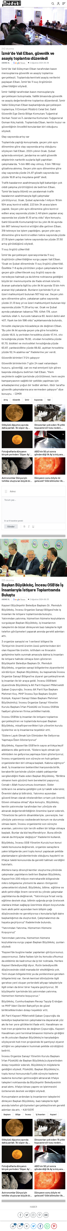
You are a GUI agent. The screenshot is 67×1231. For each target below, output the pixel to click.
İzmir (27, 400)
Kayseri (53, 1114)
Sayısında (38, 400)
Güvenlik (16, 400)
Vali (48, 400)
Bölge (17, 1114)
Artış (6, 400)
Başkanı (7, 1114)
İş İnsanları (40, 1114)
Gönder (11, 526)
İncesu (28, 1114)
